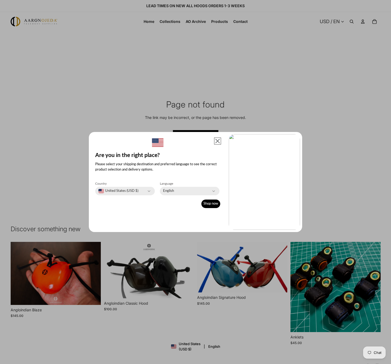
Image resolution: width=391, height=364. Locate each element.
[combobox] (118, 191)
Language (166, 183)
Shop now (210, 203)
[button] (217, 141)
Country (101, 183)
